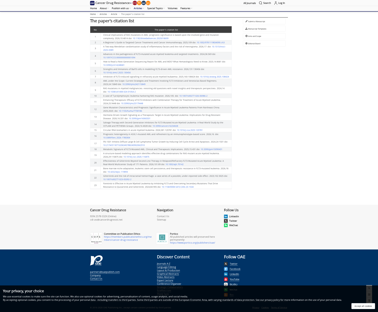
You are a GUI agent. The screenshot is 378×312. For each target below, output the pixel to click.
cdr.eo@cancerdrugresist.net (106, 219)
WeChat (233, 225)
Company (95, 275)
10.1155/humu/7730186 (130, 110)
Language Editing (166, 267)
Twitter (233, 220)
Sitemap (161, 219)
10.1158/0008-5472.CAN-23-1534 (178, 186)
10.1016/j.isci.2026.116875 (136, 156)
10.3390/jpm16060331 (139, 118)
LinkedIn (234, 216)
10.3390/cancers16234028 (165, 126)
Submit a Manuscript (256, 21)
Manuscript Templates (257, 29)
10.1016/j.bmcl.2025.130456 (117, 72)
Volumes (172, 8)
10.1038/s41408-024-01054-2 (121, 91)
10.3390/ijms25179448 (132, 103)
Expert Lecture (165, 280)
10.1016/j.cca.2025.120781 (190, 130)
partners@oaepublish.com (105, 271)
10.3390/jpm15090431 (211, 149)
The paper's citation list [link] (132, 14)
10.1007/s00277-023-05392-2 (117, 179)
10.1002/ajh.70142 (175, 164)
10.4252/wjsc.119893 (117, 171)
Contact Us (163, 216)
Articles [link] (103, 14)
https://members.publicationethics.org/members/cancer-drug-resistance (128, 238)
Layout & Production (168, 270)
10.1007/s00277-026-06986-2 (193, 95)
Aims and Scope (254, 36)
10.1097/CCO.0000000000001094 (119, 57)
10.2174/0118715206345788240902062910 (124, 145)
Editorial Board (254, 43)
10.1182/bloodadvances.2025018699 (150, 38)
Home (93, 8)
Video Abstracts (166, 277)
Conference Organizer (169, 283)
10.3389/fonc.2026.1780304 (116, 137)
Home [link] (93, 14)
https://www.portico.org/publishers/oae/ (192, 242)
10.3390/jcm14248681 (114, 65)
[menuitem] (93, 8)
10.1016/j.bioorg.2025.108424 (214, 76)
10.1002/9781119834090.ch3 (211, 42)
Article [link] (114, 14)
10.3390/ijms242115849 (133, 84)
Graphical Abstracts (168, 273)
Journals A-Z (163, 263)
